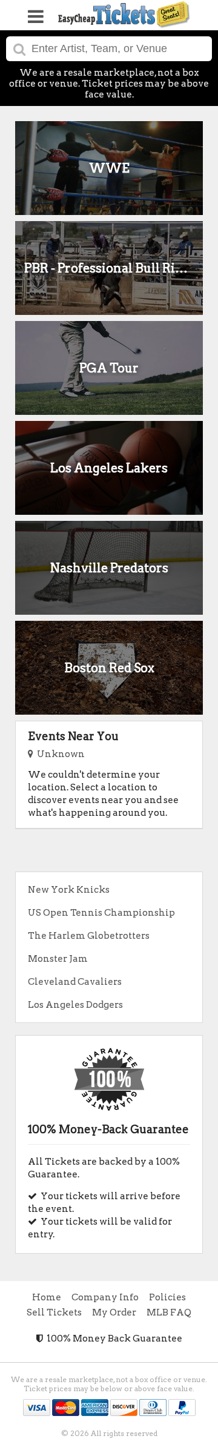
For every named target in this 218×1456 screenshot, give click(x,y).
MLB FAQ (169, 1312)
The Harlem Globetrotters (89, 935)
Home (46, 1297)
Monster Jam (58, 958)
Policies (167, 1297)
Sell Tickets (54, 1312)
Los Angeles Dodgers (75, 1004)
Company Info (105, 1297)
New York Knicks (69, 889)
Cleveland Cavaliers (75, 981)
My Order (114, 1312)
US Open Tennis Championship (101, 912)
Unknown (59, 754)
